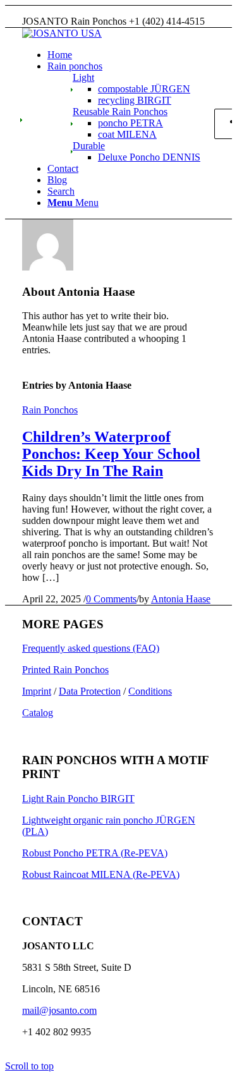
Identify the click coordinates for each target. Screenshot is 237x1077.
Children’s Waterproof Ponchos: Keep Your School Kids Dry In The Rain (111, 454)
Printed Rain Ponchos (65, 669)
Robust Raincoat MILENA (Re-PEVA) (100, 874)
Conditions (150, 691)
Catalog (37, 712)
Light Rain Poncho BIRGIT (78, 798)
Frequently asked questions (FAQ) (90, 648)
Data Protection (90, 691)
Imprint (36, 691)
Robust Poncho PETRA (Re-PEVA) (94, 853)
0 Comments (111, 598)
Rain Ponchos (50, 410)
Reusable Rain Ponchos (120, 111)
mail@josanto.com (59, 1010)
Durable (89, 145)
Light (83, 77)
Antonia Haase (180, 598)
